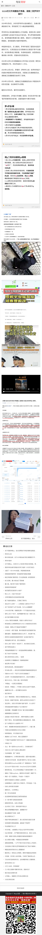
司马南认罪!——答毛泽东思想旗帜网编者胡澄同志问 (21, 670)
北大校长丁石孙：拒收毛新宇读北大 (16, 806)
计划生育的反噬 (9, 879)
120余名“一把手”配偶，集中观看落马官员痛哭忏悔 (20, 630)
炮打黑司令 (8, 693)
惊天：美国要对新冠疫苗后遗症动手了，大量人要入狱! (21, 726)
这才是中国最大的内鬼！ (12, 617)
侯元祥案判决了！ (10, 816)
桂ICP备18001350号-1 (29, 893)
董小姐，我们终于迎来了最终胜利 (15, 584)
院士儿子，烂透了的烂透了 (13, 594)
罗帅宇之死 (8, 537)
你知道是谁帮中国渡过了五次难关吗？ (16, 707)
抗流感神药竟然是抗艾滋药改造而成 (16, 796)
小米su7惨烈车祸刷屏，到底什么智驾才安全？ (19, 620)
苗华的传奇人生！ (10, 863)
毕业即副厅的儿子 (10, 826)
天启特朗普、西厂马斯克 (12, 753)
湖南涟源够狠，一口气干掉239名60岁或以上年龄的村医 (22, 843)
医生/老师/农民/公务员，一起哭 (14, 657)
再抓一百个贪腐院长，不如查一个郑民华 (17, 776)
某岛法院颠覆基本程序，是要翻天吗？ (16, 809)
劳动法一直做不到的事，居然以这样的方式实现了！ (20, 700)
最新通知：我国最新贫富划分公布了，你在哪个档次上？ (22, 634)
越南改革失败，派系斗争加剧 (14, 803)
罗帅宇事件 (8, 560)
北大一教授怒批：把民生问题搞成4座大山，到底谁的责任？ (23, 697)
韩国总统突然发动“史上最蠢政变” (15, 849)
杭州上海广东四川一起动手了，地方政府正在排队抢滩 (21, 643)
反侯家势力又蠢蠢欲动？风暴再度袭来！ (17, 660)
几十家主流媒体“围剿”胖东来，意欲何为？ (17, 869)
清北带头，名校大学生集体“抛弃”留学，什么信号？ (20, 703)
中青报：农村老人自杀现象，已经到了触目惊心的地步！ (22, 856)
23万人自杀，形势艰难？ (12, 866)
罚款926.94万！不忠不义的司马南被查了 (17, 673)
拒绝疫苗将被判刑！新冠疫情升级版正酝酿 (18, 574)
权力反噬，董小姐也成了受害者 (14, 580)
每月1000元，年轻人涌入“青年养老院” (16, 680)
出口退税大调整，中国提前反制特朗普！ (17, 839)
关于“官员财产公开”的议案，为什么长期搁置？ (19, 607)
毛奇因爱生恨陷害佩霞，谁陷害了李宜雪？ (18, 823)
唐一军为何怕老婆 (10, 793)
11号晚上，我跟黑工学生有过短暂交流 (16, 876)
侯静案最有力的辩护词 (12, 713)
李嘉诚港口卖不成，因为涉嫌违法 (15, 640)
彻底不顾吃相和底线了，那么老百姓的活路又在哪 (20, 819)
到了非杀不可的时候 (11, 653)
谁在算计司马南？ (10, 663)
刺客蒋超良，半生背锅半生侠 (14, 733)
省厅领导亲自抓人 (10, 647)
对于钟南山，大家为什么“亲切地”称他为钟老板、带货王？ (22, 564)
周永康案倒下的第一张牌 (12, 813)
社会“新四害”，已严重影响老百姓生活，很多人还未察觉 (22, 833)
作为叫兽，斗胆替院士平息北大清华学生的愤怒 (19, 829)
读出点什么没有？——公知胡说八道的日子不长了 (20, 604)
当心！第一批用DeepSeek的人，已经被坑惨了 (19, 746)
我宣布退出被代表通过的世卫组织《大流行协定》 (20, 567)
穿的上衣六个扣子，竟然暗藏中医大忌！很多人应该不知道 (22, 614)
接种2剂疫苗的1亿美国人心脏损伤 (15, 780)
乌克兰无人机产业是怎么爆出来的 (15, 750)
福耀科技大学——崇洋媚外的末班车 (16, 690)
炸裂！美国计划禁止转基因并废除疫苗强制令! (19, 836)
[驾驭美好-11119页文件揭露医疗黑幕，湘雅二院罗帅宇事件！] (21, 3)
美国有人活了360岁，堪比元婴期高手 (16, 736)
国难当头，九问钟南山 (12, 790)
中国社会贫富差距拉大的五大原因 (15, 730)
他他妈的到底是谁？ (11, 587)
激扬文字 (8, 6)
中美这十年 (8, 743)
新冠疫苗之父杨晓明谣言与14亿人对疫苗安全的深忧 (21, 623)
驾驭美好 (6, 17)
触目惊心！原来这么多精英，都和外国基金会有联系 (20, 853)
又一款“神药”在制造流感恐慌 (13, 800)
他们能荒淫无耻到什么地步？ (14, 590)
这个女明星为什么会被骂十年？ (14, 723)
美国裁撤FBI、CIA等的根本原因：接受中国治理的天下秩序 (23, 756)
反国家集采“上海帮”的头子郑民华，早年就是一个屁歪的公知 (23, 783)
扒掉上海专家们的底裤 (12, 786)
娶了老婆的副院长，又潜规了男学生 (16, 600)
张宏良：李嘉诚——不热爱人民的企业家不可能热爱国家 (22, 687)
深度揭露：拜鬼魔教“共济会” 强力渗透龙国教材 (19, 710)
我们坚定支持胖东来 (11, 873)
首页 (2, 6)
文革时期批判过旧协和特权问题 (14, 597)
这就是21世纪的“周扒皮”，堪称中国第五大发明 (19, 717)
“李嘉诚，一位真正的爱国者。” (14, 683)
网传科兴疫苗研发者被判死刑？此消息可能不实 (19, 637)
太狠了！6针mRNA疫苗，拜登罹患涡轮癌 (17, 570)
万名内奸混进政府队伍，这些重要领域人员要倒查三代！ (22, 859)
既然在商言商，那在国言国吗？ (14, 667)
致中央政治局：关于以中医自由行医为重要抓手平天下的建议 (23, 557)
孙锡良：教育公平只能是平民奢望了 (16, 627)
